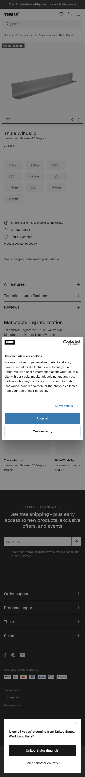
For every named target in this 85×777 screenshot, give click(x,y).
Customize (40, 431)
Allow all (42, 418)
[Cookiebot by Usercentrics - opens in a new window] (63, 342)
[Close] (76, 723)
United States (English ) (42, 750)
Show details (64, 405)
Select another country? (43, 763)
